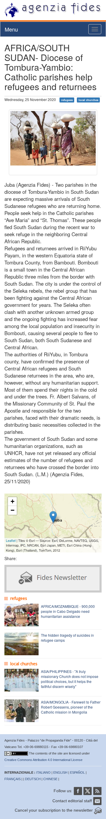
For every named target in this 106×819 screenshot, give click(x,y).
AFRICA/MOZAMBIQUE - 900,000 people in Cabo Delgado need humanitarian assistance (68, 611)
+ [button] (12, 501)
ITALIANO (43, 772)
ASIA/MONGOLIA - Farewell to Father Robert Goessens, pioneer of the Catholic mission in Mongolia (70, 706)
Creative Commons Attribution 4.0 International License (43, 760)
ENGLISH (60, 772)
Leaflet (11, 540)
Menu (11, 29)
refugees (67, 100)
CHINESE (50, 779)
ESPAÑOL (77, 772)
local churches (88, 100)
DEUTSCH (33, 779)
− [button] (12, 510)
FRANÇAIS (12, 779)
